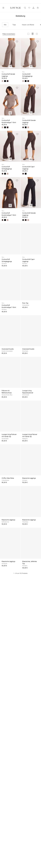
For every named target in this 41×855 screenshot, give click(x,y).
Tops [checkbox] (14, 25)
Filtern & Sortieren (9, 34)
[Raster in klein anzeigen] (36, 34)
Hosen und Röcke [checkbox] (28, 25)
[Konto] (33, 7)
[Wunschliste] (29, 7)
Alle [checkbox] (5, 25)
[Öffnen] (3, 7)
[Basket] (37, 7)
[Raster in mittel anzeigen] (32, 34)
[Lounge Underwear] (15, 8)
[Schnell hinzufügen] (10, 66)
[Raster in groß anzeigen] (28, 34)
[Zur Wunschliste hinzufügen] (17, 41)
